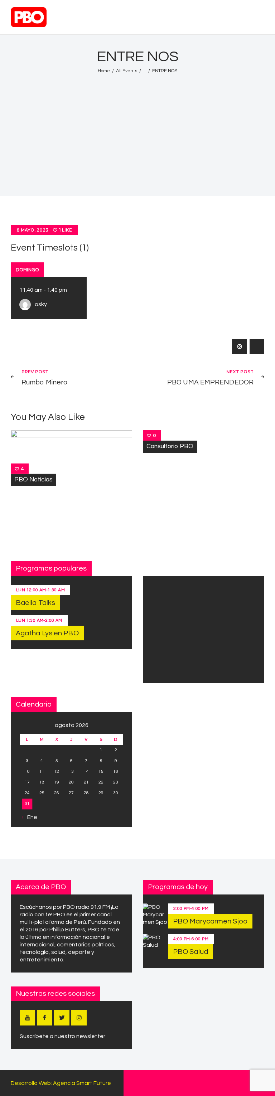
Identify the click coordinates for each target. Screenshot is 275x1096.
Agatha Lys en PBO (47, 633)
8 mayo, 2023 (32, 230)
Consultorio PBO (169, 446)
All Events (126, 70)
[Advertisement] (137, 131)
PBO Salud (190, 951)
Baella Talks (35, 602)
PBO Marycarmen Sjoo (210, 921)
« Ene (30, 817)
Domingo (27, 269)
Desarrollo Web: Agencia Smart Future (61, 1083)
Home (104, 70)
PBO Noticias (33, 479)
